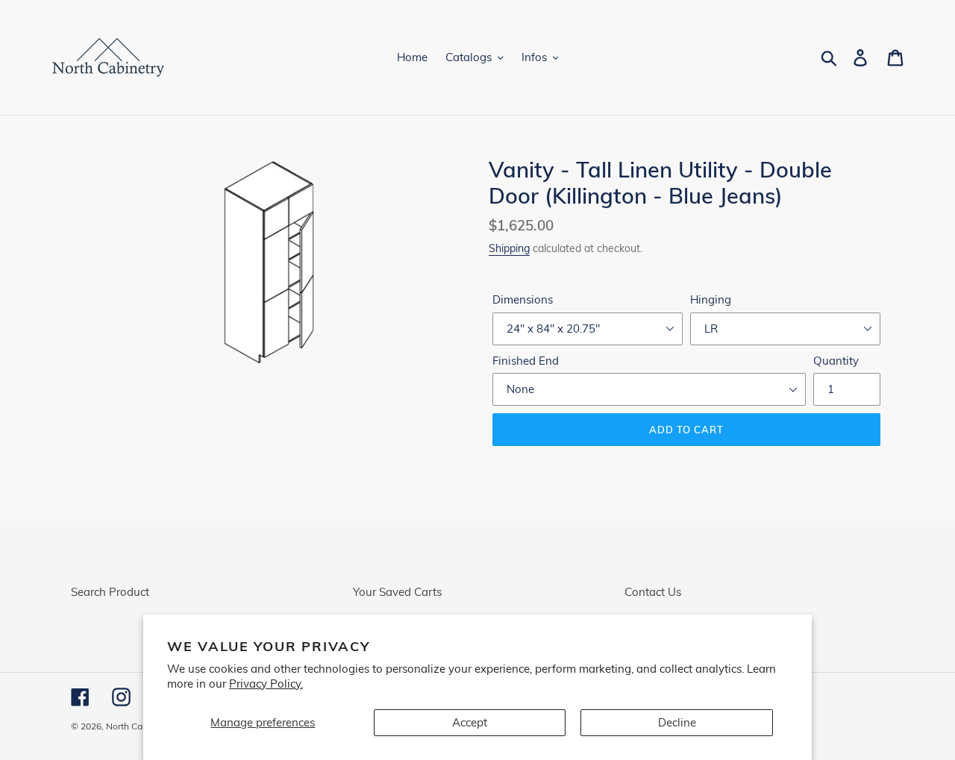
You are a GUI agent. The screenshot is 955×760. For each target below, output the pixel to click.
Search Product (110, 592)
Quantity (836, 361)
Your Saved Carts (397, 592)
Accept (469, 722)
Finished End (525, 361)
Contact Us (652, 592)
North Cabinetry (138, 726)
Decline (677, 722)
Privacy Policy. (266, 683)
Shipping (509, 248)
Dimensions (522, 299)
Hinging (710, 299)
